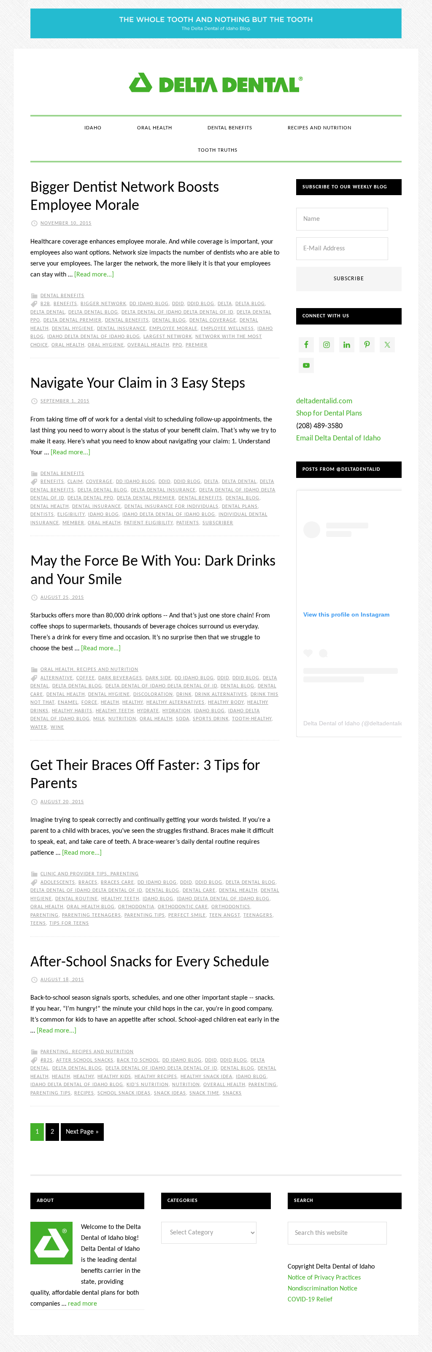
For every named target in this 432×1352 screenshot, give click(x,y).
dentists (42, 514)
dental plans (240, 506)
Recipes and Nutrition (107, 669)
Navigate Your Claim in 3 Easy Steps (137, 384)
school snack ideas (124, 1093)
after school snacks (84, 1060)
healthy (132, 702)
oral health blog (91, 906)
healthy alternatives (175, 702)
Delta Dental (47, 312)
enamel (68, 702)
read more (82, 1304)
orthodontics (230, 906)
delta (225, 303)
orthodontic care (183, 906)
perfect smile (187, 915)
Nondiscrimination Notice (322, 1288)
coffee (85, 678)
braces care (117, 882)
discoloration (153, 694)
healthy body (226, 702)
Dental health (49, 506)
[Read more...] (94, 274)
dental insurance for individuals (171, 506)
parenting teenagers (91, 915)
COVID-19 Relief (310, 1299)
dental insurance (121, 328)
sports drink (211, 719)
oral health (67, 345)
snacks (232, 1093)
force (89, 702)
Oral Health (56, 669)
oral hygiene (106, 345)
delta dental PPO (90, 498)
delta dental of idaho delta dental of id (177, 312)
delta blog (250, 303)
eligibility (71, 514)
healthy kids (114, 1076)
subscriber (217, 523)
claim (75, 481)
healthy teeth (115, 711)
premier (197, 345)
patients (187, 523)
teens (38, 923)
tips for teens (69, 923)
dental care (199, 890)
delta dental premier (72, 320)
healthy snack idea (206, 1076)
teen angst (224, 915)
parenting (44, 915)
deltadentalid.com (324, 401)
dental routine (76, 898)
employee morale (173, 328)
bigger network (103, 303)
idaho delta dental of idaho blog (93, 336)
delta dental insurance (163, 490)
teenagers (258, 915)
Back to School (138, 1060)
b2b (45, 303)
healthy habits (72, 711)
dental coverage (212, 320)
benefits (65, 303)
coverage (99, 481)
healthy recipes (156, 1076)
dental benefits (127, 320)
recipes (84, 1093)
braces (87, 882)
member (73, 523)
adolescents (57, 882)
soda (182, 719)
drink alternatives (221, 694)
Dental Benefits (62, 295)
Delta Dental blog (93, 312)
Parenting (125, 874)
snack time (204, 1093)
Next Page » (82, 1132)
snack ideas (170, 1093)
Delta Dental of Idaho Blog (216, 82)
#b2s (46, 1060)
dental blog (169, 320)
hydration (176, 711)
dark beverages (120, 678)
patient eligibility (148, 523)
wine (57, 727)
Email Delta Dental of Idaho (338, 439)
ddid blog (200, 303)
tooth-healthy (252, 719)
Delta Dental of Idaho (331, 723)
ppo (177, 345)
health (110, 702)
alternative (56, 678)
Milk (99, 719)
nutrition (122, 719)
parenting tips (144, 915)
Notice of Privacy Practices (324, 1277)
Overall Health (148, 345)
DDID (178, 303)
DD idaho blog (149, 303)
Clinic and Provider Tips (73, 874)
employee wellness (227, 328)
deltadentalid (387, 723)
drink (184, 694)
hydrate (148, 711)
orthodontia (136, 906)
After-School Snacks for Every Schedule (149, 962)
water (38, 727)
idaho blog (103, 514)
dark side (158, 678)
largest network (167, 336)
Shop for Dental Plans (329, 414)
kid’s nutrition (148, 1084)
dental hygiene (73, 328)
